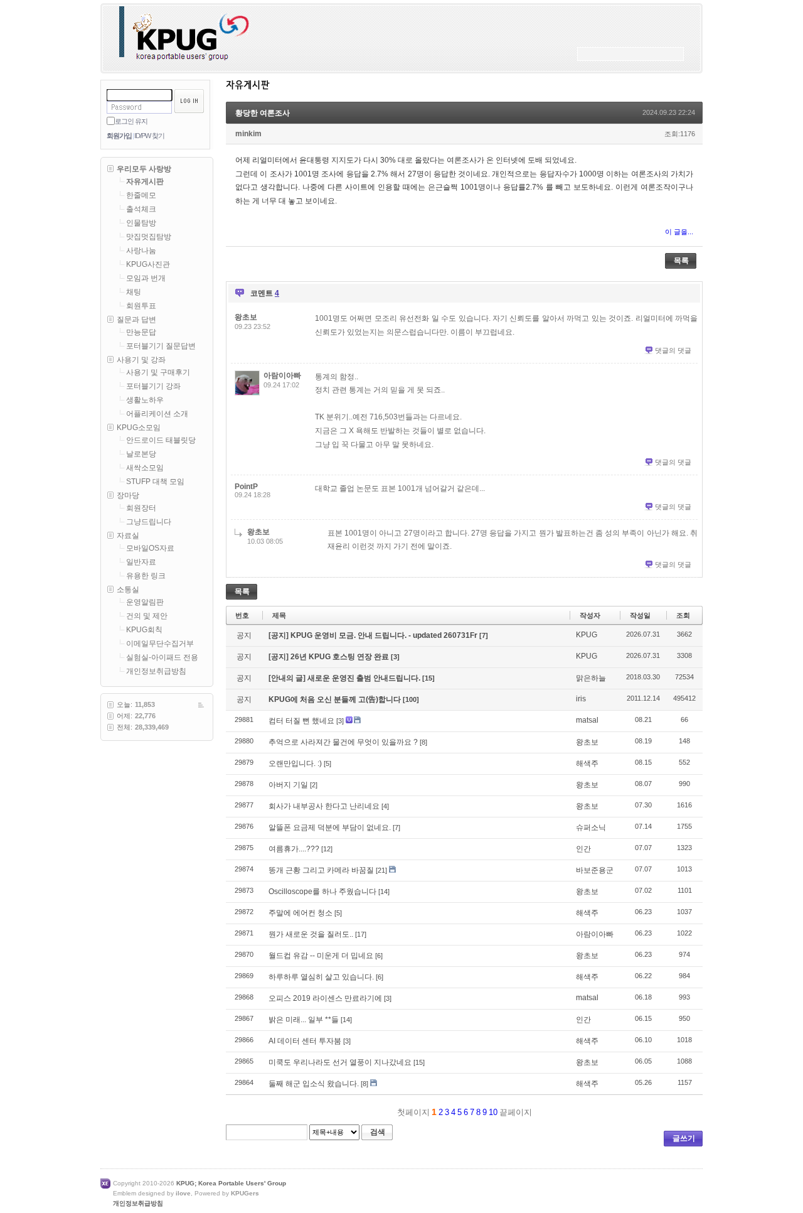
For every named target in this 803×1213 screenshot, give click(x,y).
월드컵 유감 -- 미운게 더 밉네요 (321, 955)
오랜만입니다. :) (295, 763)
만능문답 (141, 332)
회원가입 (119, 135)
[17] (360, 934)
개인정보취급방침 (156, 671)
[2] (313, 785)
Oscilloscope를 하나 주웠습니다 (322, 891)
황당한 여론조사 (262, 113)
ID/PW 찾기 (149, 135)
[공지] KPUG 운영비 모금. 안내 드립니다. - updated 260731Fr (374, 635)
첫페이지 (412, 1112)
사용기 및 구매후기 (158, 372)
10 (493, 1112)
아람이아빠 (282, 375)
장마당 (128, 495)
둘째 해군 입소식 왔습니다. (314, 1083)
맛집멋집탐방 (148, 236)
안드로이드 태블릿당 (161, 440)
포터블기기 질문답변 (161, 346)
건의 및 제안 (147, 616)
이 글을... (679, 231)
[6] (379, 955)
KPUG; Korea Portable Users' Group (231, 1183)
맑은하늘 (591, 678)
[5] (327, 763)
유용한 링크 (146, 575)
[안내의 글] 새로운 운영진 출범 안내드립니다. (345, 678)
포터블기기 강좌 (153, 386)
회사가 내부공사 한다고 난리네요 (324, 806)
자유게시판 (145, 181)
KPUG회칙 (144, 629)
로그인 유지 (131, 121)
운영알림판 (145, 602)
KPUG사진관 (148, 264)
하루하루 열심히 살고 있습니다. (321, 977)
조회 (683, 615)
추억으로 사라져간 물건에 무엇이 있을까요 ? (343, 742)
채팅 (133, 292)
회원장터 (141, 508)
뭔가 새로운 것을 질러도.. (311, 934)
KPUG (586, 634)
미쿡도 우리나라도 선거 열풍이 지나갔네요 (340, 1062)
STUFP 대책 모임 (155, 481)
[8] (423, 742)
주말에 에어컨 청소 (300, 912)
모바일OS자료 (150, 548)
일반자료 (141, 562)
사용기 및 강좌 (141, 359)
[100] (411, 699)
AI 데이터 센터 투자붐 (305, 1041)
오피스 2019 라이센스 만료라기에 (325, 998)
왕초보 (246, 317)
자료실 (128, 535)
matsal (587, 720)
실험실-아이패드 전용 (162, 657)
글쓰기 (684, 1138)
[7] (483, 635)
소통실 (128, 589)
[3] (395, 656)
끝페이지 (516, 1112)
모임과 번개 (146, 278)
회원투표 (141, 305)
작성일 (640, 615)
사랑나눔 (141, 250)
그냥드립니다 (148, 521)
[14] (384, 891)
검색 (377, 1132)
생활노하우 (145, 400)
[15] (428, 678)
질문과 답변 (136, 319)
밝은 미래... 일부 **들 (304, 1019)
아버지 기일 (288, 784)
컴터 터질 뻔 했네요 (301, 720)
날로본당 (141, 454)
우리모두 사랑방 (144, 168)
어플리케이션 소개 (157, 413)
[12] (326, 849)
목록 (681, 260)
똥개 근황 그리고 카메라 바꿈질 (321, 870)
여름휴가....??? (294, 848)
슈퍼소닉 (591, 827)
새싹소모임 (145, 467)
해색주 (587, 763)
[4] (385, 806)
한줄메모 (141, 195)
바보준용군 (595, 870)
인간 (583, 848)
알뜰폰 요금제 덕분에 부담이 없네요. (330, 827)
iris (581, 698)
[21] (381, 870)
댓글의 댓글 (673, 350)
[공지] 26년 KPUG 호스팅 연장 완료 (330, 656)
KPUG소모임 (139, 427)
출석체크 (141, 209)
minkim (248, 133)
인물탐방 (141, 222)
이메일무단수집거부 (160, 643)
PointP (246, 486)
